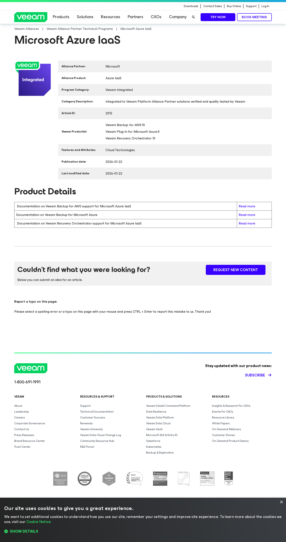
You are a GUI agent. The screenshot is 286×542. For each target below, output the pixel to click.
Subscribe (255, 375)
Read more (247, 206)
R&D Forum (87, 446)
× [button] (281, 502)
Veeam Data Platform (160, 417)
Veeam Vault (154, 429)
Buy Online (234, 6)
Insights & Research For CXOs (231, 405)
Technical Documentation (97, 411)
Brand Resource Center (29, 441)
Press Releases (24, 435)
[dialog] (143, 520)
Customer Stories (223, 435)
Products (61, 16)
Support (251, 6)
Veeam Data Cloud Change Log (100, 435)
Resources (110, 16)
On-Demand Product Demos (230, 441)
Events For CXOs (222, 411)
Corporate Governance (29, 423)
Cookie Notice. (39, 522)
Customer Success (92, 417)
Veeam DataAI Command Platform (168, 405)
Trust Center (22, 446)
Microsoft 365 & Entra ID (162, 435)
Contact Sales (212, 6)
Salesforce (153, 441)
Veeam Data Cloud (158, 423)
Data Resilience (156, 411)
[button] (143, 531)
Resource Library (223, 417)
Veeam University (91, 429)
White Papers (221, 423)
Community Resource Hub (97, 441)
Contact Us (21, 429)
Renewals (86, 423)
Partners (135, 16)
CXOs (156, 16)
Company (178, 16)
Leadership (21, 411)
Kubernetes (153, 446)
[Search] (193, 17)
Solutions (85, 16)
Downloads (191, 6)
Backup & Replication (160, 452)
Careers (19, 417)
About (18, 405)
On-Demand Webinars (226, 429)
